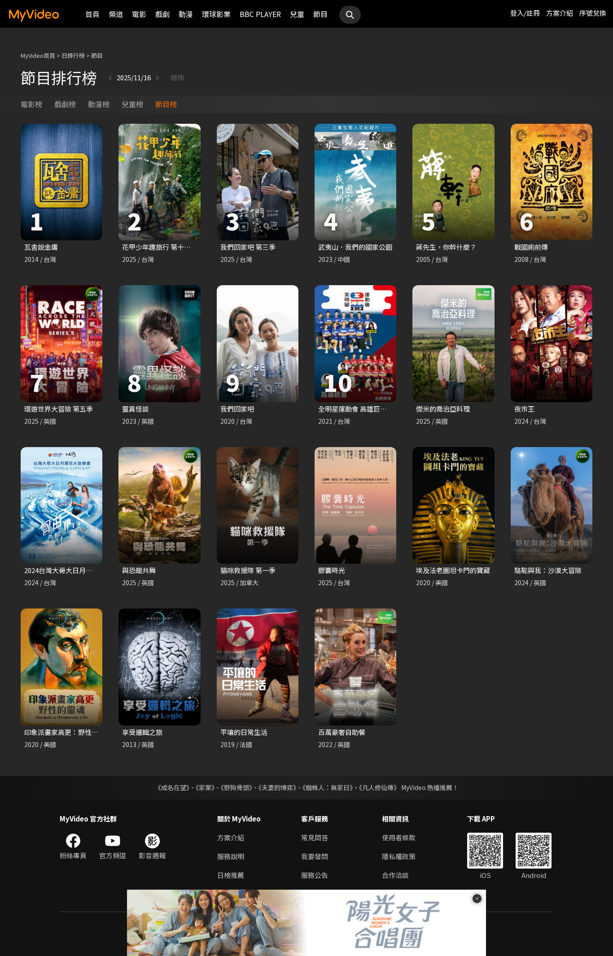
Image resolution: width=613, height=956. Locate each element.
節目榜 (166, 104)
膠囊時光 (331, 570)
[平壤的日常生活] (257, 666)
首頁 (92, 14)
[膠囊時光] (355, 505)
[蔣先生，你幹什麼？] (453, 182)
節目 (320, 14)
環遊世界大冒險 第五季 (58, 408)
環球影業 (216, 14)
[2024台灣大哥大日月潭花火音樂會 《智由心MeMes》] (61, 505)
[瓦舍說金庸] (61, 182)
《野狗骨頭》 (236, 787)
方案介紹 (559, 12)
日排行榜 (73, 55)
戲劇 (162, 14)
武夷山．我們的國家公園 (355, 247)
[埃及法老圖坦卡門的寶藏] (453, 505)
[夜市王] (551, 343)
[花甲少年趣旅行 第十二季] (159, 182)
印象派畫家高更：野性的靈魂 (68, 732)
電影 (139, 14)
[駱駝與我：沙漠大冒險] (551, 505)
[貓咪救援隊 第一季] (257, 505)
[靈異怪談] (159, 343)
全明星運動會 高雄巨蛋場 (356, 408)
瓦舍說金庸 (41, 247)
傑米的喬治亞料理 (443, 408)
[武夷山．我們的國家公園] (355, 182)
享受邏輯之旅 (142, 732)
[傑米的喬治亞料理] (453, 343)
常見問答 (314, 837)
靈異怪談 (135, 408)
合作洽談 (395, 875)
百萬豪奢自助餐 (341, 732)
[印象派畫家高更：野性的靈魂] (61, 666)
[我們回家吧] (257, 343)
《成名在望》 (172, 787)
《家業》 (205, 787)
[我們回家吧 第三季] (257, 182)
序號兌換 (592, 12)
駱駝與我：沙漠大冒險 (548, 570)
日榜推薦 (230, 875)
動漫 (186, 14)
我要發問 (314, 856)
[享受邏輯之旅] (159, 666)
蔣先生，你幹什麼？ (446, 247)
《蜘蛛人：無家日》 (327, 787)
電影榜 (31, 104)
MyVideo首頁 (38, 55)
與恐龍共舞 (139, 570)
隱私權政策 (399, 856)
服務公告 (314, 875)
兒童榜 (132, 104)
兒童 (297, 14)
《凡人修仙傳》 (379, 787)
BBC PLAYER (260, 14)
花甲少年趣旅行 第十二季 (159, 247)
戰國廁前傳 (531, 247)
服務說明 (230, 856)
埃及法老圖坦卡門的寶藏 (453, 570)
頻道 (116, 14)
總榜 (177, 77)
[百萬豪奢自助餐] (355, 666)
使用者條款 (399, 837)
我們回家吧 (237, 408)
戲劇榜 (65, 104)
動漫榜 (98, 104)
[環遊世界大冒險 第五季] (61, 343)
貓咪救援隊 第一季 (248, 570)
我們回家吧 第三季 (248, 247)
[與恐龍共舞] (159, 505)
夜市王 (524, 408)
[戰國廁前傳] (551, 182)
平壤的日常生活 (243, 732)
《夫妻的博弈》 (277, 787)
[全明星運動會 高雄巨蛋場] (355, 343)
